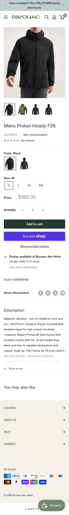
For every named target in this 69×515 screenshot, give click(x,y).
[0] (62, 17)
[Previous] (5, 5)
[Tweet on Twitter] (55, 293)
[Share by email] (62, 293)
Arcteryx (11, 135)
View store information (23, 267)
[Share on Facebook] (40, 293)
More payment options (34, 246)
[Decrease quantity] (23, 210)
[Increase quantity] (43, 210)
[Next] (63, 5)
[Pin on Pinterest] (48, 293)
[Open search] (47, 17)
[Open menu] (6, 17)
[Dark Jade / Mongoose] (24, 163)
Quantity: (10, 210)
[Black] (10, 163)
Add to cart (34, 224)
